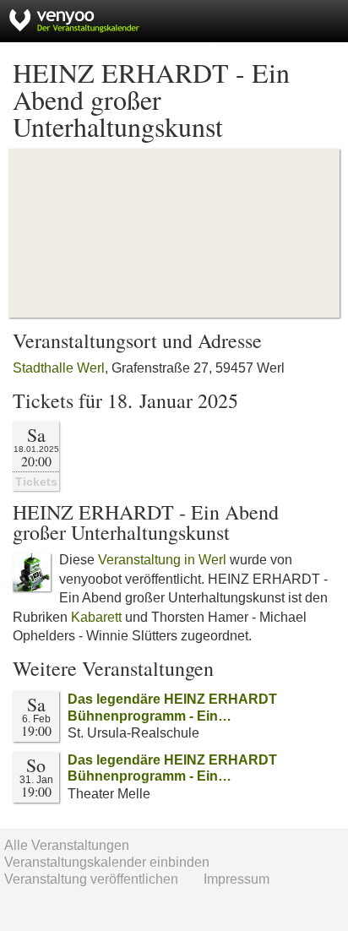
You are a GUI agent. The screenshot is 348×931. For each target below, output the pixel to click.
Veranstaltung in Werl (162, 560)
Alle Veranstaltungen (66, 845)
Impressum (236, 879)
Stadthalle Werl (59, 368)
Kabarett (96, 617)
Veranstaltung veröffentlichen (91, 879)
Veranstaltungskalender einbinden (106, 862)
